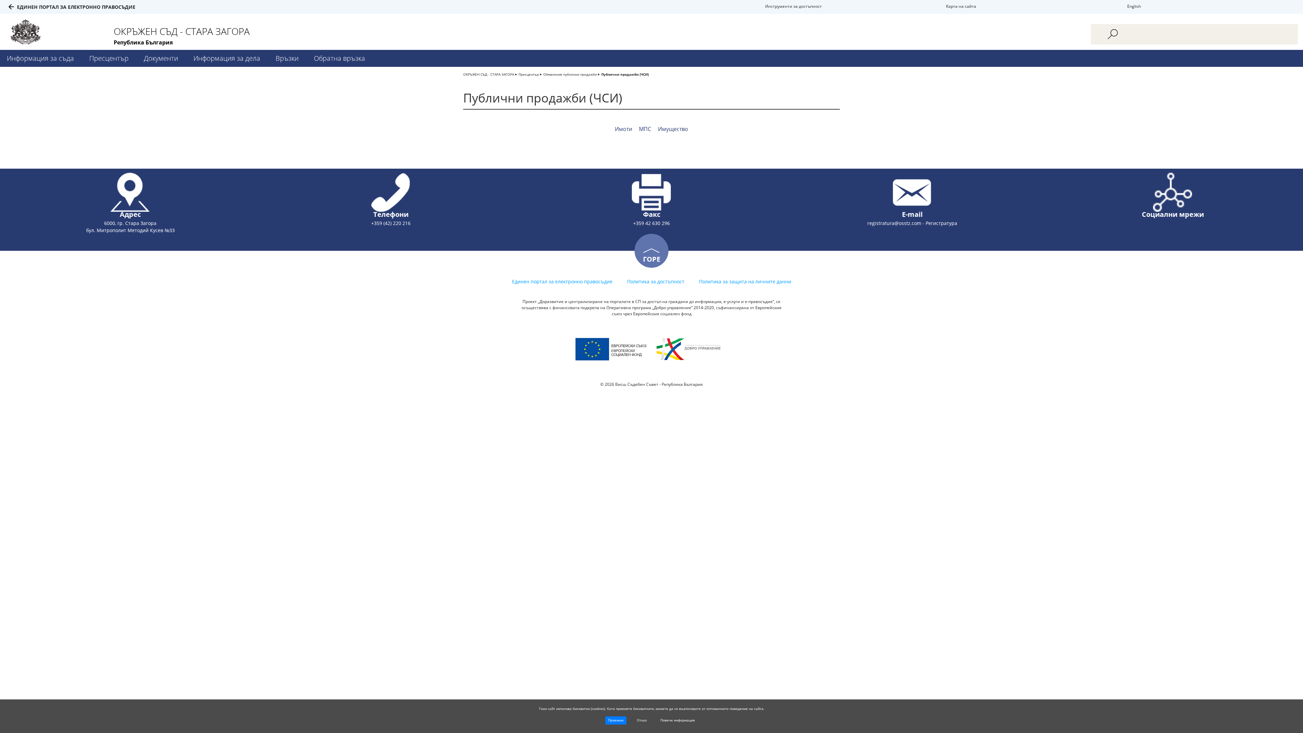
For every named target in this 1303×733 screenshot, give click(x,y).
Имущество (673, 129)
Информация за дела (226, 58)
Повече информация (677, 720)
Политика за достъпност (655, 281)
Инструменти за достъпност (793, 6)
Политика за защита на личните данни (745, 281)
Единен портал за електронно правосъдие (76, 7)
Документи (161, 58)
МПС (645, 129)
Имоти (623, 129)
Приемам (615, 720)
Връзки (287, 58)
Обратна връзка (339, 58)
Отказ (642, 720)
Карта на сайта (961, 6)
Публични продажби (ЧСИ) (625, 74)
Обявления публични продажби (570, 74)
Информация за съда (40, 58)
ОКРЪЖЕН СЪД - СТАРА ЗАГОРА (488, 74)
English (1134, 6)
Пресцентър (109, 58)
